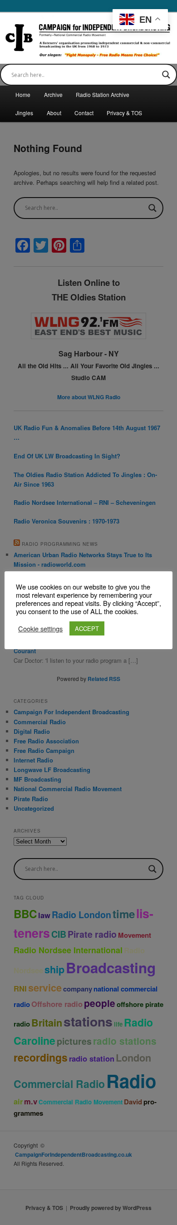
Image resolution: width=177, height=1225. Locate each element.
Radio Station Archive (102, 94)
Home (22, 94)
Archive (53, 94)
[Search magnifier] (166, 74)
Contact (83, 113)
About (54, 113)
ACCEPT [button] (87, 628)
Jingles (24, 113)
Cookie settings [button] (40, 629)
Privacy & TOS (124, 113)
